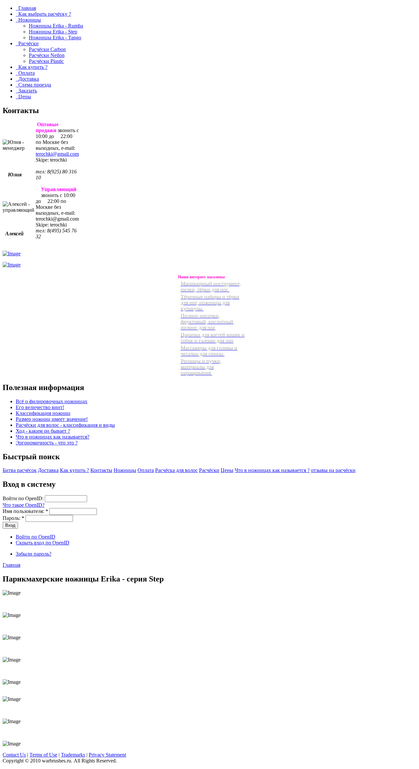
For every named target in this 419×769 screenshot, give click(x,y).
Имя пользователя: (25, 511)
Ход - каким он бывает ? (43, 431)
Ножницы (125, 470)
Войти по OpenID (35, 537)
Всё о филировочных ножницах (51, 401)
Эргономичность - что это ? (47, 442)
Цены (227, 470)
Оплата (145, 470)
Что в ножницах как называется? (52, 437)
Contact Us (14, 755)
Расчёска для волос (176, 470)
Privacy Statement (107, 755)
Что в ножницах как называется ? (272, 470)
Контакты (101, 470)
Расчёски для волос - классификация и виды (65, 425)
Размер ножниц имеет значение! (52, 419)
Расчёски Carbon (47, 49)
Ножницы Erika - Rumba (56, 26)
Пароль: (13, 518)
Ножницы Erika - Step (53, 31)
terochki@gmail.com (57, 154)
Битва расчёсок (20, 470)
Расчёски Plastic (46, 61)
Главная (11, 565)
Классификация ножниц (43, 413)
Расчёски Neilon (46, 55)
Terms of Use (43, 755)
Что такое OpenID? (24, 505)
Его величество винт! (40, 407)
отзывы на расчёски (333, 470)
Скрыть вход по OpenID (42, 542)
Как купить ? (74, 470)
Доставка (48, 470)
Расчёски (209, 470)
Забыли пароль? (33, 554)
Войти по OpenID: (24, 498)
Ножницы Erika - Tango (55, 37)
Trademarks (73, 755)
